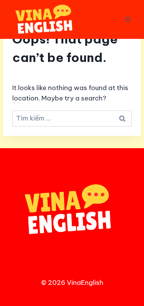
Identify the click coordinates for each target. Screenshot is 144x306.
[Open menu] (128, 19)
